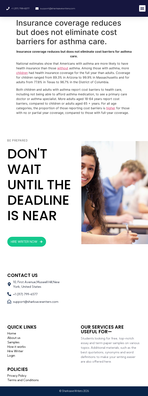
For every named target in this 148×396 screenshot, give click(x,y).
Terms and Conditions (23, 380)
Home (11, 333)
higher (110, 108)
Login (11, 355)
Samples (13, 342)
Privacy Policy (16, 375)
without (62, 68)
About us (13, 338)
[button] (142, 8)
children (22, 73)
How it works (16, 347)
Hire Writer (15, 351)
